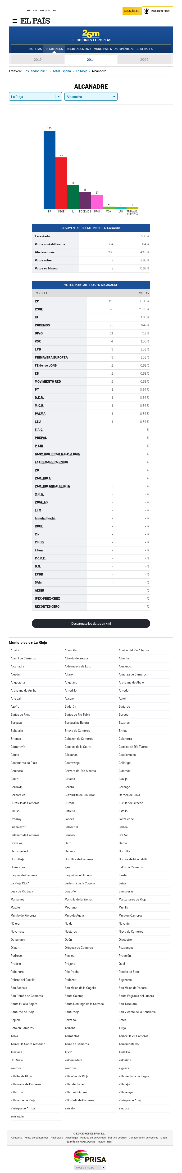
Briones (16, 738)
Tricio (68, 1052)
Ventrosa (71, 1068)
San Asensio (19, 988)
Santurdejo (72, 1012)
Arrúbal (16, 698)
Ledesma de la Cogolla (80, 883)
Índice (101, 1141)
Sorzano (70, 1020)
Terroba (70, 1028)
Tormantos (72, 1036)
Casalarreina (127, 755)
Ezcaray (16, 819)
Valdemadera (73, 1060)
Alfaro (69, 674)
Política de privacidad (93, 1137)
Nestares (71, 931)
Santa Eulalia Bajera (24, 1004)
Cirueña (70, 779)
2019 (37, 59)
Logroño (70, 891)
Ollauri (15, 947)
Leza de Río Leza (22, 891)
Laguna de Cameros (24, 875)
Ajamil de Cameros (23, 658)
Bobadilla (17, 730)
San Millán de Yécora (133, 988)
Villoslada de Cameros (79, 1100)
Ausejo (69, 698)
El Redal (70, 803)
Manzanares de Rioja (132, 899)
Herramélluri (19, 851)
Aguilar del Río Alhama (134, 650)
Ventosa (16, 1068)
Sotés (122, 1020)
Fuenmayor (18, 827)
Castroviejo (72, 763)
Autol (122, 698)
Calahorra (125, 738)
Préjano (70, 963)
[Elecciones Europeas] (91, 35)
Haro (68, 843)
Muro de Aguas (75, 915)
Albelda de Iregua (76, 658)
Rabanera (17, 972)
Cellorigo (125, 763)
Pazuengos (126, 947)
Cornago (124, 787)
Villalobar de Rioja (77, 1076)
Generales (145, 49)
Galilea (123, 827)
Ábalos (15, 650)
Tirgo (122, 1028)
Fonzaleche (126, 819)
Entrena (70, 811)
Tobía (14, 1036)
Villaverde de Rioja (23, 1100)
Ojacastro (125, 939)
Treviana (16, 1052)
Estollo (123, 811)
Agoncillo (71, 650)
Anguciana (18, 682)
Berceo (123, 714)
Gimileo (70, 835)
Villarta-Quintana (76, 1092)
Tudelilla (124, 1052)
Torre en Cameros (77, 1044)
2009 (144, 59)
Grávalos (16, 843)
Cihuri (14, 779)
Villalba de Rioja (21, 1076)
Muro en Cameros (130, 915)
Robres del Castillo (23, 980)
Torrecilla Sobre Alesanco (28, 1044)
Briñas (123, 730)
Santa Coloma (74, 996)
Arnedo (123, 690)
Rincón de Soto (129, 972)
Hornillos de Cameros (79, 859)
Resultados (54, 49)
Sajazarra (125, 980)
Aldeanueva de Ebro (78, 666)
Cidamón (125, 771)
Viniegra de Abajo (130, 1100)
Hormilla (124, 851)
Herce (123, 843)
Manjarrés (17, 899)
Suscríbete (131, 11)
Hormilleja (17, 859)
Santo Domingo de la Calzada (84, 1004)
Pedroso (16, 955)
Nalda (69, 923)
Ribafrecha (72, 972)
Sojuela (16, 1020)
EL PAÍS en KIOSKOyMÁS (81, 1141)
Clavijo (123, 779)
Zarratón (70, 1108)
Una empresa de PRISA (90, 1156)
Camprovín (18, 747)
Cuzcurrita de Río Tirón (80, 795)
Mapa (163, 1137)
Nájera (15, 923)
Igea (67, 867)
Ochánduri (18, 939)
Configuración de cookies (143, 1137)
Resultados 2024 (79, 49)
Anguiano (71, 682)
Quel (122, 963)
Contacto (16, 1137)
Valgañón (125, 1060)
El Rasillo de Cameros (25, 803)
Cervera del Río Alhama (80, 771)
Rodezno (70, 980)
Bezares (124, 722)
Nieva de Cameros (131, 931)
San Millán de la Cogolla (80, 988)
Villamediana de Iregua (134, 1076)
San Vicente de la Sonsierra (137, 1012)
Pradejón (125, 955)
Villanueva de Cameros (26, 1084)
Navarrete (17, 931)
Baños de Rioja (20, 714)
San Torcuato (128, 1004)
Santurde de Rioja (22, 1012)
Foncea (69, 819)
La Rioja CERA (20, 883)
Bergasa (16, 722)
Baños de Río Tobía (77, 714)
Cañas (15, 755)
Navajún (124, 923)
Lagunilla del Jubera (78, 875)
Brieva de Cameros (77, 730)
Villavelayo (126, 1092)
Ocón (68, 939)
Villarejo (124, 1084)
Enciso (15, 811)
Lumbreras (126, 891)
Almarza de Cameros (133, 674)
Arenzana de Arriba (23, 690)
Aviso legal (71, 1137)
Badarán (70, 706)
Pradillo (16, 963)
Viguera (124, 1068)
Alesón (15, 674)
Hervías (70, 851)
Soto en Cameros (22, 1028)
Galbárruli (71, 827)
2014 (91, 59)
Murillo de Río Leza (23, 915)
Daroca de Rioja (129, 795)
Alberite (124, 658)
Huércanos (18, 867)
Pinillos (69, 955)
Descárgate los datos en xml (91, 623)
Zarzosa (124, 1108)
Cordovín (17, 787)
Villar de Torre (74, 1084)
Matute (15, 907)
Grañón (123, 835)
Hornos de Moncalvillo (133, 859)
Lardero (124, 875)
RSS (109, 1141)
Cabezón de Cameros (79, 738)
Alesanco (125, 666)
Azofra (15, 706)
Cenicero (17, 771)
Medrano (71, 907)
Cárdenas (71, 755)
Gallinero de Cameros (25, 835)
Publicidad (57, 1137)
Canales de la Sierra (78, 747)
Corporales (18, 795)
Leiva (122, 883)
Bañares (124, 706)
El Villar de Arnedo (131, 803)
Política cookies (117, 1137)
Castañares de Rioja (24, 763)
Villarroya (17, 1092)
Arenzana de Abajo (131, 682)
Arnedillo (71, 690)
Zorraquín (17, 1116)
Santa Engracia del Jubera (136, 996)
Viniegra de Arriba (23, 1108)
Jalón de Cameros (131, 867)
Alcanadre (17, 666)
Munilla (123, 907)
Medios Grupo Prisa (90, 1167)
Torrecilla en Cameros (133, 1036)
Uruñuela (17, 1060)
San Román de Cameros (27, 996)
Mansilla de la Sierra (78, 899)
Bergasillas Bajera (77, 722)
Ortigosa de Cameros (79, 947)
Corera (69, 787)
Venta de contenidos (36, 1137)
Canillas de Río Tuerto (133, 747)
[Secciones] (14, 20)
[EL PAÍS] (35, 20)
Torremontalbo (129, 1044)
